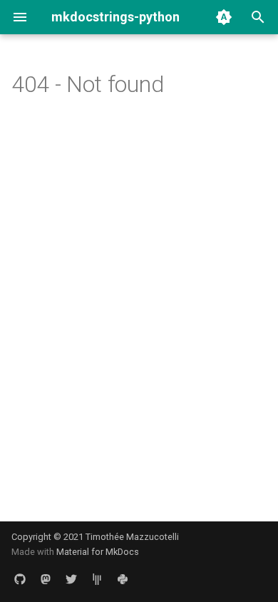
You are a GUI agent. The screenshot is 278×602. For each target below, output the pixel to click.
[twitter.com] (71, 579)
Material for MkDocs (97, 551)
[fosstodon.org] (45, 579)
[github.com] (20, 579)
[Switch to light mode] (224, 17)
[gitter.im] (97, 579)
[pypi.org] (122, 579)
